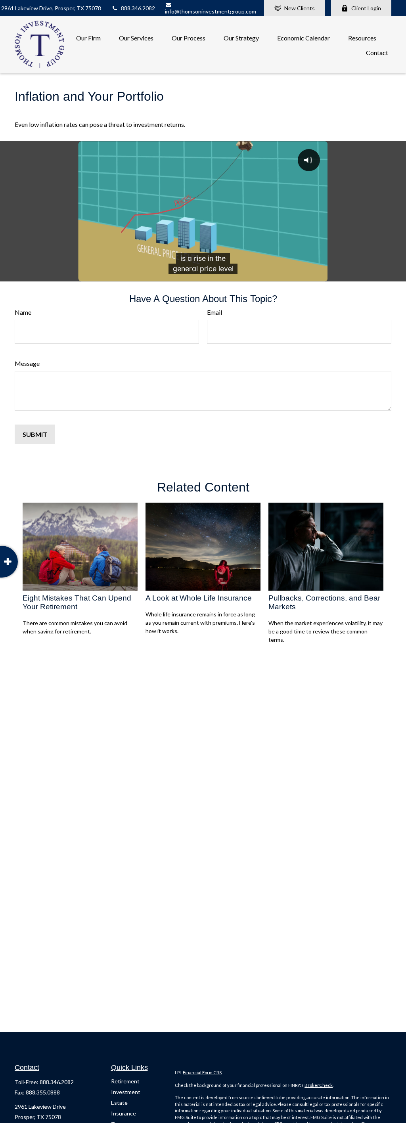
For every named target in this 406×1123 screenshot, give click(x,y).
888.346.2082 (138, 8)
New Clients (299, 8)
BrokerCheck (318, 1085)
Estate (119, 1102)
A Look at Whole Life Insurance (199, 598)
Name (23, 312)
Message (27, 363)
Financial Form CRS (202, 1072)
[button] (88, 37)
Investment (125, 1092)
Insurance (123, 1113)
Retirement (125, 1081)
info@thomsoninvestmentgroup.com (210, 11)
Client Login (366, 8)
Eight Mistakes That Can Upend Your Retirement (77, 602)
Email (214, 312)
